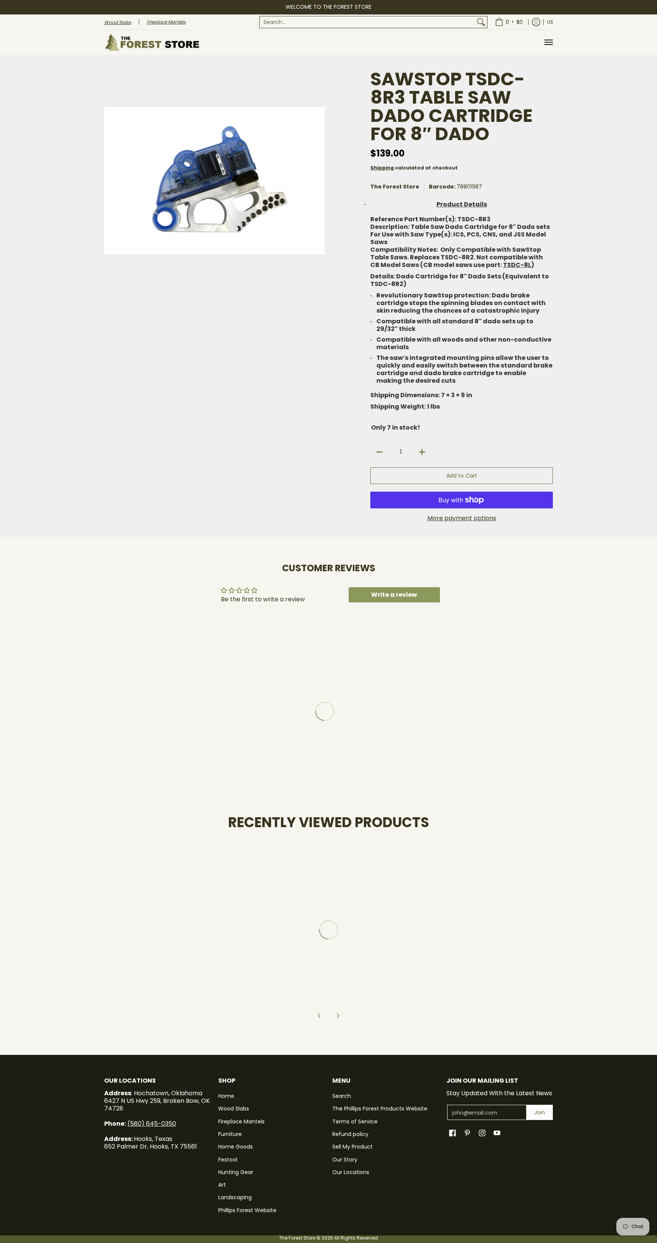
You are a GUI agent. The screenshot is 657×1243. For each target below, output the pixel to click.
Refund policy (350, 1134)
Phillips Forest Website (247, 1210)
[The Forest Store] (151, 42)
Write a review (394, 594)
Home (226, 1096)
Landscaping (235, 1197)
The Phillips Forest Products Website (379, 1108)
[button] (452, 1133)
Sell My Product (352, 1146)
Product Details (461, 205)
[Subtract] (379, 452)
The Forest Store (394, 186)
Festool (227, 1159)
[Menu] (548, 42)
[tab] (461, 206)
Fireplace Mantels (241, 1121)
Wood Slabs (233, 1108)
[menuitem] (373, 22)
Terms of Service (355, 1121)
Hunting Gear (235, 1172)
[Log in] (536, 22)
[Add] (422, 452)
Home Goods (235, 1146)
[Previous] (319, 1015)
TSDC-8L (517, 264)
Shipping (382, 168)
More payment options (461, 518)
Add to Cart (461, 475)
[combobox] (367, 22)
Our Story (344, 1159)
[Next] (337, 1015)
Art (222, 1185)
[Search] (481, 22)
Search (341, 1096)
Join (539, 1112)
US (550, 22)
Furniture (230, 1134)
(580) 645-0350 (151, 1123)
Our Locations (350, 1172)
